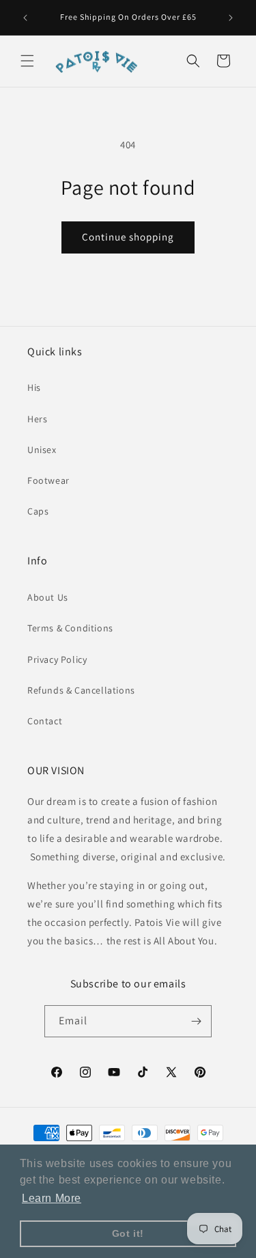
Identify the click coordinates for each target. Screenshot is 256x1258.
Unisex (42, 449)
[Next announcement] (231, 18)
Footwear (48, 480)
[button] (27, 61)
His (34, 387)
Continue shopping (128, 236)
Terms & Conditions (70, 628)
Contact (44, 721)
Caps (37, 511)
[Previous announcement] (25, 18)
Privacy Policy (57, 659)
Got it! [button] (128, 1233)
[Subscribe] (196, 1021)
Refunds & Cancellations (81, 690)
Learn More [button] (51, 1198)
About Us (47, 597)
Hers (37, 419)
